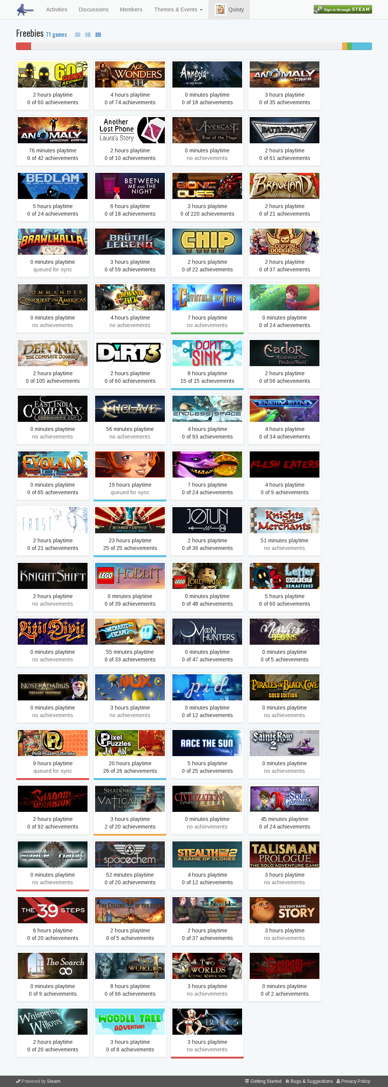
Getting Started (266, 1081)
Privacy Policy (355, 1081)
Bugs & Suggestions (312, 1081)
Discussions (94, 9)
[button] (220, 9)
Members (131, 9)
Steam (54, 1081)
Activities (56, 9)
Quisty (235, 9)
